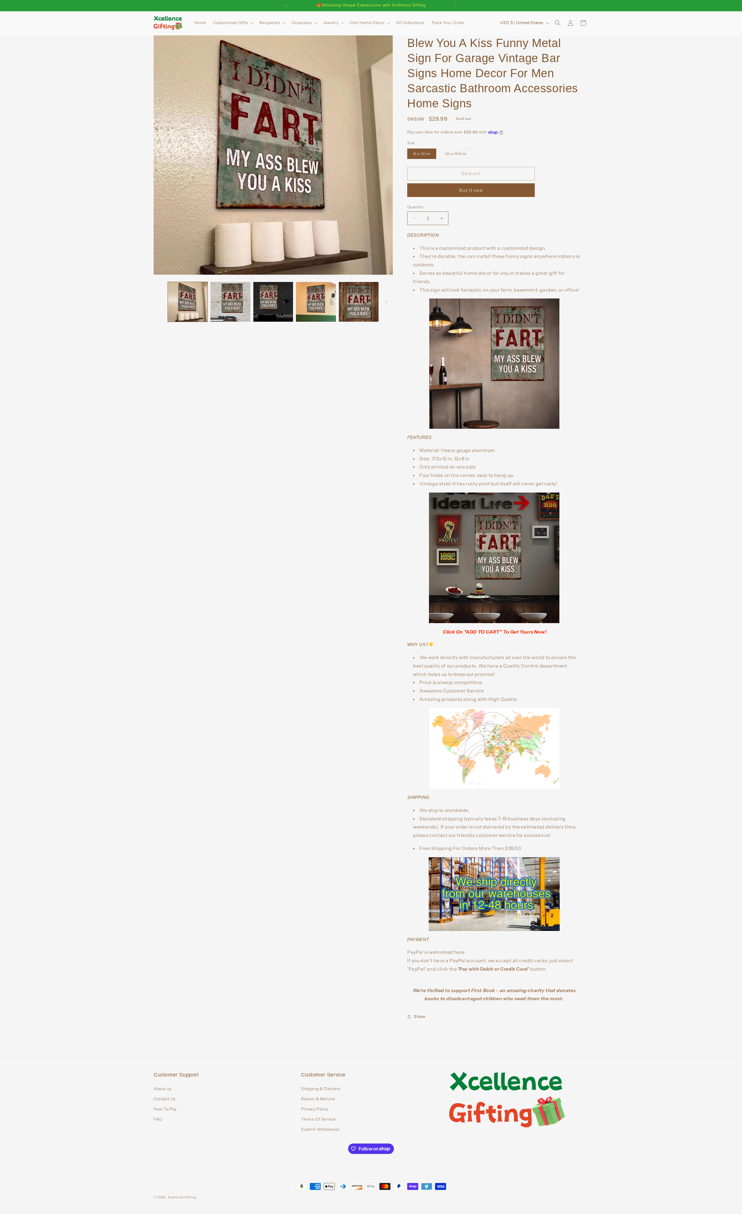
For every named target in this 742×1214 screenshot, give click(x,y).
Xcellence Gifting (182, 1197)
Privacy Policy (314, 1109)
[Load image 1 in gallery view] (188, 302)
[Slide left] (160, 302)
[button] (233, 23)
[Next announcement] (456, 5)
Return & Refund (317, 1098)
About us (163, 1088)
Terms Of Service (318, 1119)
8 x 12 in (424, 155)
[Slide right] (386, 302)
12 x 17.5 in (458, 155)
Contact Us (165, 1098)
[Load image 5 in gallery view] (359, 302)
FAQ (158, 1119)
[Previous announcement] (286, 5)
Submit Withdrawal (320, 1129)
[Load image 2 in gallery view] (230, 302)
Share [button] (419, 1016)
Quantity (415, 207)
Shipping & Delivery (320, 1088)
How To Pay (165, 1109)
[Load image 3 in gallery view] (273, 302)
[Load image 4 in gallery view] (316, 302)
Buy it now (471, 190)
